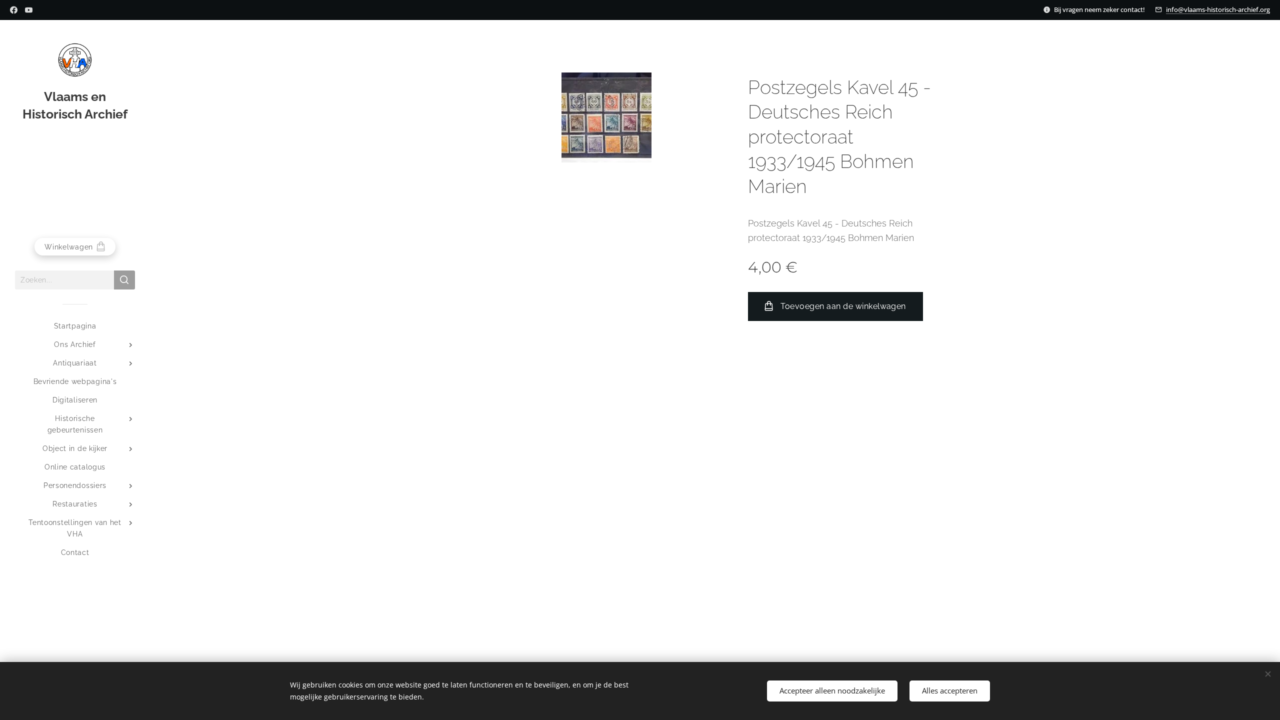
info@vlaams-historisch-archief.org (1218, 9)
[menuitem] (75, 326)
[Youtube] (28, 10)
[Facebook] (14, 10)
